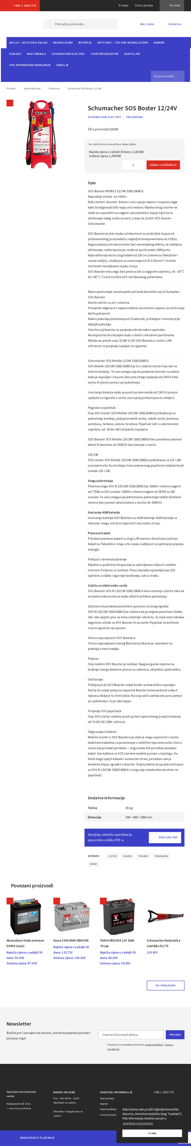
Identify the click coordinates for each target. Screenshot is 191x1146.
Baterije (85, 42)
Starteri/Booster (104, 54)
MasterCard (63, 1138)
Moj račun (147, 24)
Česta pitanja (144, 5)
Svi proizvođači (164, 76)
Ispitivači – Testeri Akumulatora (122, 42)
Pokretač (143, 856)
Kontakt (175, 5)
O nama (124, 5)
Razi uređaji (36, 54)
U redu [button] (152, 1133)
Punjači (15, 54)
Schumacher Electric (68, 54)
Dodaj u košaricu (163, 165)
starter (93, 863)
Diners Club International (107, 1138)
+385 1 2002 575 (25, 5)
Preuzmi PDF (168, 837)
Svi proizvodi (165, 985)
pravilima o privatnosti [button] (138, 1123)
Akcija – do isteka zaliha (28, 42)
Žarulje (62, 65)
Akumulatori (63, 42)
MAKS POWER (19, 24)
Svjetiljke (132, 54)
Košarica (175, 24)
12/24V (113, 856)
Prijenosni (54, 88)
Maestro (76, 1138)
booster (127, 856)
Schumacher (161, 856)
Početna (11, 88)
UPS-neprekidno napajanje (30, 65)
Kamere (159, 42)
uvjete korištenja (154, 1044)
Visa (89, 1138)
